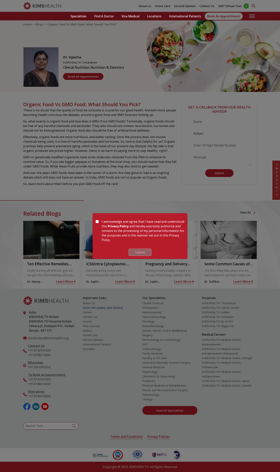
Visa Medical (130, 16)
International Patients (185, 16)
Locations (154, 16)
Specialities (78, 16)
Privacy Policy (118, 226)
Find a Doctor (104, 16)
